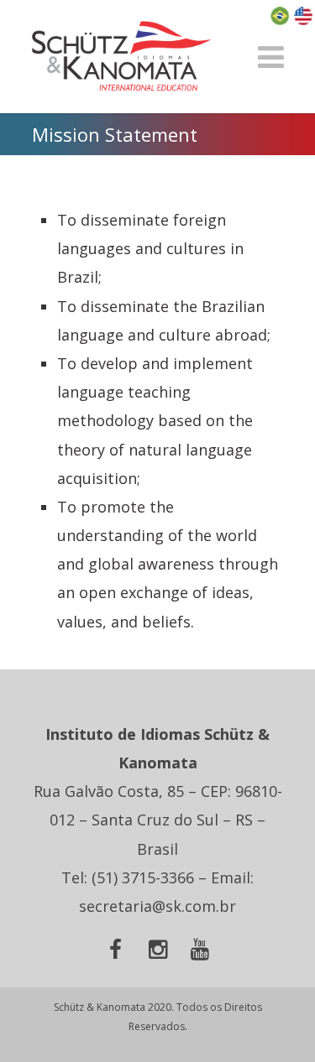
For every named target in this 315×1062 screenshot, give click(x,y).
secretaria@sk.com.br (157, 906)
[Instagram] (158, 951)
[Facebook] (115, 951)
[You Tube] (200, 951)
